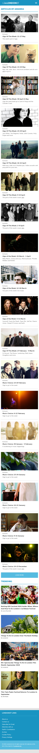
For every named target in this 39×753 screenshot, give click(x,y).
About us (5, 719)
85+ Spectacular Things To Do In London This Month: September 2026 (18, 664)
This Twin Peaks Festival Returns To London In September (19, 693)
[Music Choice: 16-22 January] (19, 492)
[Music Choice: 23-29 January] (19, 461)
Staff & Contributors (8, 729)
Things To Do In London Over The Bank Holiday (19, 636)
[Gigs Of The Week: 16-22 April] (19, 149)
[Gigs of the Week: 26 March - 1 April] (19, 243)
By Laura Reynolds (6, 611)
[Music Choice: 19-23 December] (19, 553)
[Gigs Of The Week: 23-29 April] (19, 117)
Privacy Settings (7, 737)
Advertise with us (7, 727)
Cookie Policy (6, 735)
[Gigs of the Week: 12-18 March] (19, 275)
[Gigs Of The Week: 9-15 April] (19, 181)
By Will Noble (4, 696)
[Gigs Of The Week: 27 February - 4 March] (19, 337)
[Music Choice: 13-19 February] (19, 369)
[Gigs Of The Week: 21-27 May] (19, 23)
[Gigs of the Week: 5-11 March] (19, 305)
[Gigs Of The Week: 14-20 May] (19, 53)
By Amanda (5, 34)
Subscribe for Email (8, 724)
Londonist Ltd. (18, 746)
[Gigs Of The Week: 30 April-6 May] (19, 85)
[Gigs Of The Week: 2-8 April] (19, 212)
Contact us (5, 722)
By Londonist (4, 638)
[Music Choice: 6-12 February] (19, 400)
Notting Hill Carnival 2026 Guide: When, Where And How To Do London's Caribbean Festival (19, 607)
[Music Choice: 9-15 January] (19, 522)
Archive (4, 732)
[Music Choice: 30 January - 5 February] (19, 430)
